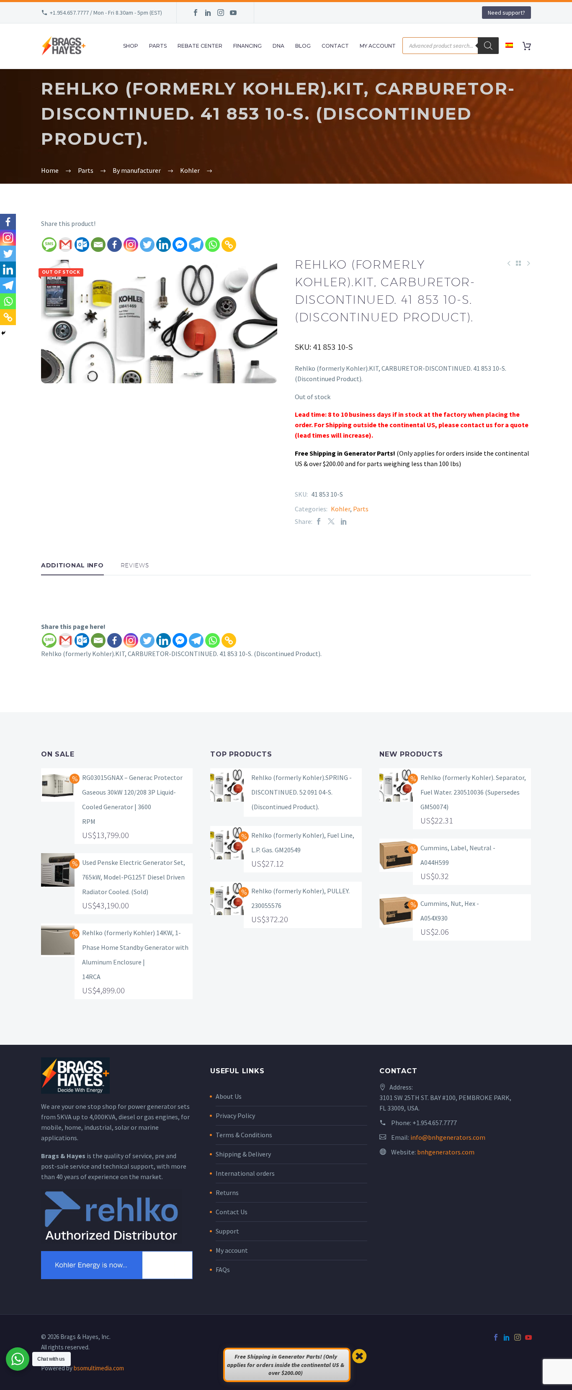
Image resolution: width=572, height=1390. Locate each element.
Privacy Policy (235, 1115)
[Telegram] (196, 244)
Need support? (506, 12)
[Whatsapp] (212, 244)
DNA (278, 46)
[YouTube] (233, 12)
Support (227, 1231)
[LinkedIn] (208, 12)
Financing (247, 46)
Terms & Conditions (244, 1135)
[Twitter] (147, 244)
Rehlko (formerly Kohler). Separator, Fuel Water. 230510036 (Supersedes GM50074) (473, 792)
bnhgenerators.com (445, 1152)
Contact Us (231, 1212)
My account (232, 1250)
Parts (158, 46)
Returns (227, 1192)
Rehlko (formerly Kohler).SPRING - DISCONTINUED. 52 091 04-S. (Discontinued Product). (301, 792)
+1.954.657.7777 (434, 1122)
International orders (245, 1173)
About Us (229, 1096)
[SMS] (49, 244)
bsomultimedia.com (99, 1368)
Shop (130, 46)
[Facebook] (195, 12)
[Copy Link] (229, 244)
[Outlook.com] (82, 244)
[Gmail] (65, 244)
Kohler (340, 509)
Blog (303, 46)
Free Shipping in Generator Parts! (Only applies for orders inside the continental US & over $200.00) (285, 1365)
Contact (335, 46)
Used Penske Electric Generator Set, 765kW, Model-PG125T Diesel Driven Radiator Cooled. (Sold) (133, 877)
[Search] (488, 45)
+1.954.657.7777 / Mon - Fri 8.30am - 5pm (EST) (106, 12)
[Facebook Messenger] (180, 244)
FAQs (223, 1269)
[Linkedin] (163, 244)
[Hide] (3, 333)
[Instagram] (220, 12)
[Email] (98, 244)
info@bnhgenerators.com (447, 1137)
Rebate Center (200, 46)
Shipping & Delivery (243, 1154)
